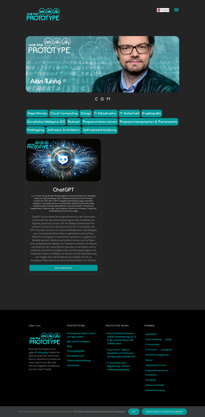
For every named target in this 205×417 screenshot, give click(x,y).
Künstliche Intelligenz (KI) (46, 122)
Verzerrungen (72, 211)
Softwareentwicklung (99, 130)
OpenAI (75, 203)
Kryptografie (151, 113)
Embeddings (51, 198)
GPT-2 (51, 201)
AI (36, 196)
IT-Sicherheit (129, 113)
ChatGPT (63, 190)
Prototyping (35, 130)
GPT (46, 201)
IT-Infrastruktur (105, 113)
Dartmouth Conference (78, 196)
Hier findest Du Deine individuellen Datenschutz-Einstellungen (99, 411)
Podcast (74, 122)
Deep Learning (40, 198)
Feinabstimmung (68, 198)
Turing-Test (91, 208)
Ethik (59, 198)
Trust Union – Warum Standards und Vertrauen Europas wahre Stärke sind (121, 353)
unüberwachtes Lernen (58, 211)
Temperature (88, 206)
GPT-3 (56, 201)
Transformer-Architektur (77, 208)
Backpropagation (61, 196)
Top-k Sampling (61, 208)
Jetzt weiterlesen (63, 267)
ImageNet (63, 201)
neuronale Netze (64, 203)
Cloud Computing (64, 113)
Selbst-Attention (61, 206)
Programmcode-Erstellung (43, 206)
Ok (134, 411)
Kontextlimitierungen (76, 201)
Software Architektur (63, 130)
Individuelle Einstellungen (164, 411)
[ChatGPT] (63, 160)
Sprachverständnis (75, 206)
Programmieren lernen (100, 122)
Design (86, 113)
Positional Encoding (86, 203)
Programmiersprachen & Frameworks (148, 122)
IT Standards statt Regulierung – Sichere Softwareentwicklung (118, 366)
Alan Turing (42, 196)
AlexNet (51, 196)
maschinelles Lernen (50, 203)
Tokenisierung (48, 208)
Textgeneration (36, 208)
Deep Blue (92, 196)
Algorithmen (37, 113)
